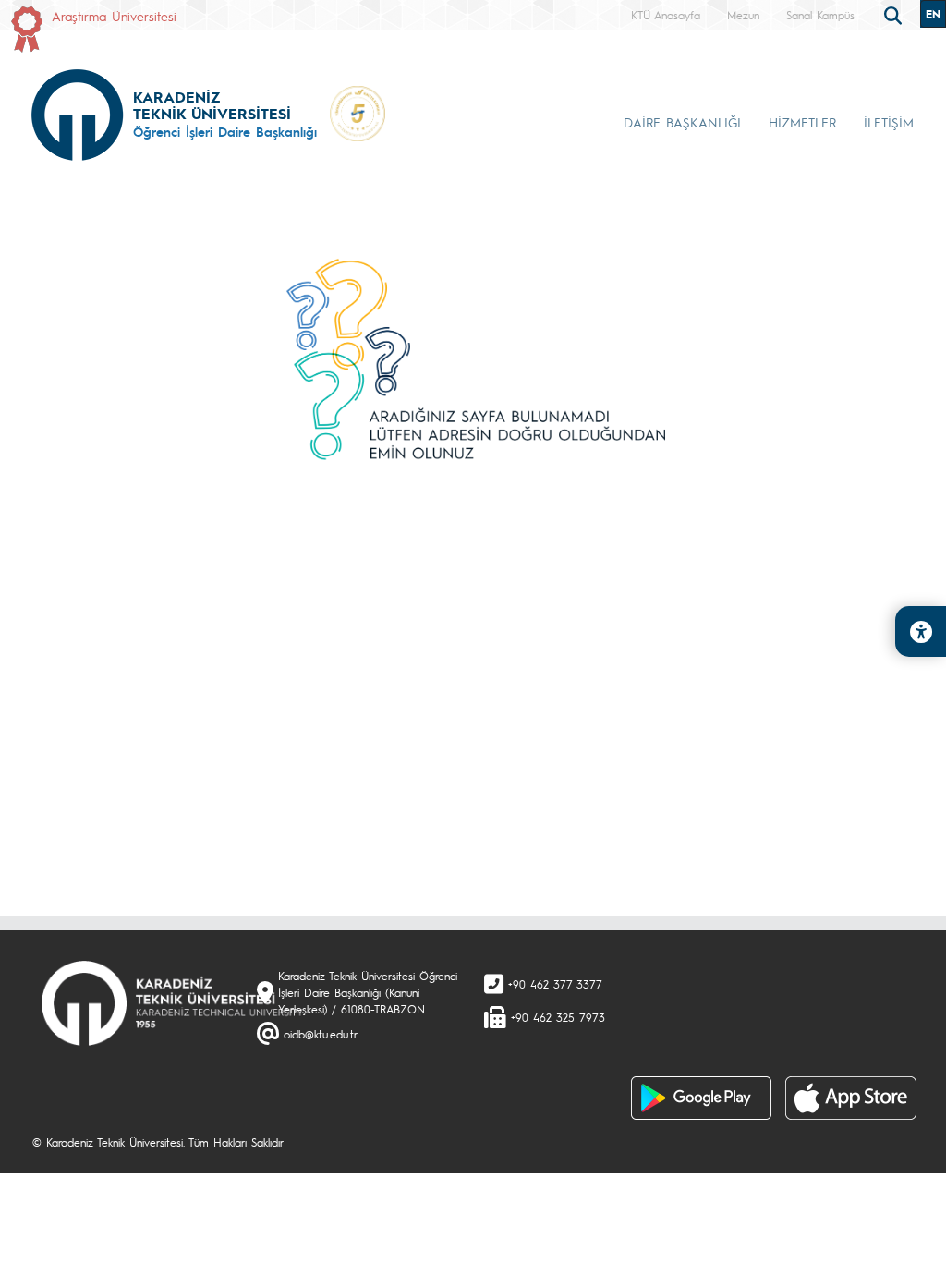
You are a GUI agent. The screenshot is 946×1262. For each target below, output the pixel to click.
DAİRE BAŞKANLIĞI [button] (682, 122)
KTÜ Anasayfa (665, 14)
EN (933, 13)
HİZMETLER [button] (802, 122)
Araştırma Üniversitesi (114, 15)
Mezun (743, 14)
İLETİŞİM (889, 122)
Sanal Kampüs (820, 14)
